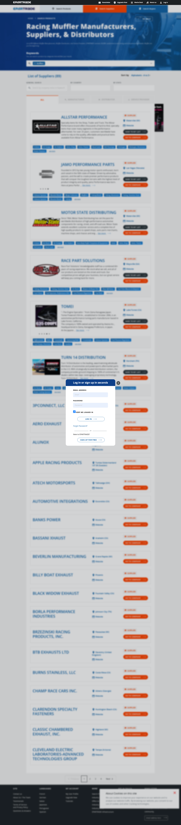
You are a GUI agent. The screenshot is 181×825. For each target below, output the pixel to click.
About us (153, 2)
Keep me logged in (84, 412)
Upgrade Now (120, 2)
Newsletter (104, 2)
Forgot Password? (80, 426)
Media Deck (137, 2)
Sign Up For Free (88, 440)
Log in (88, 419)
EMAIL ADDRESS (79, 390)
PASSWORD (78, 401)
